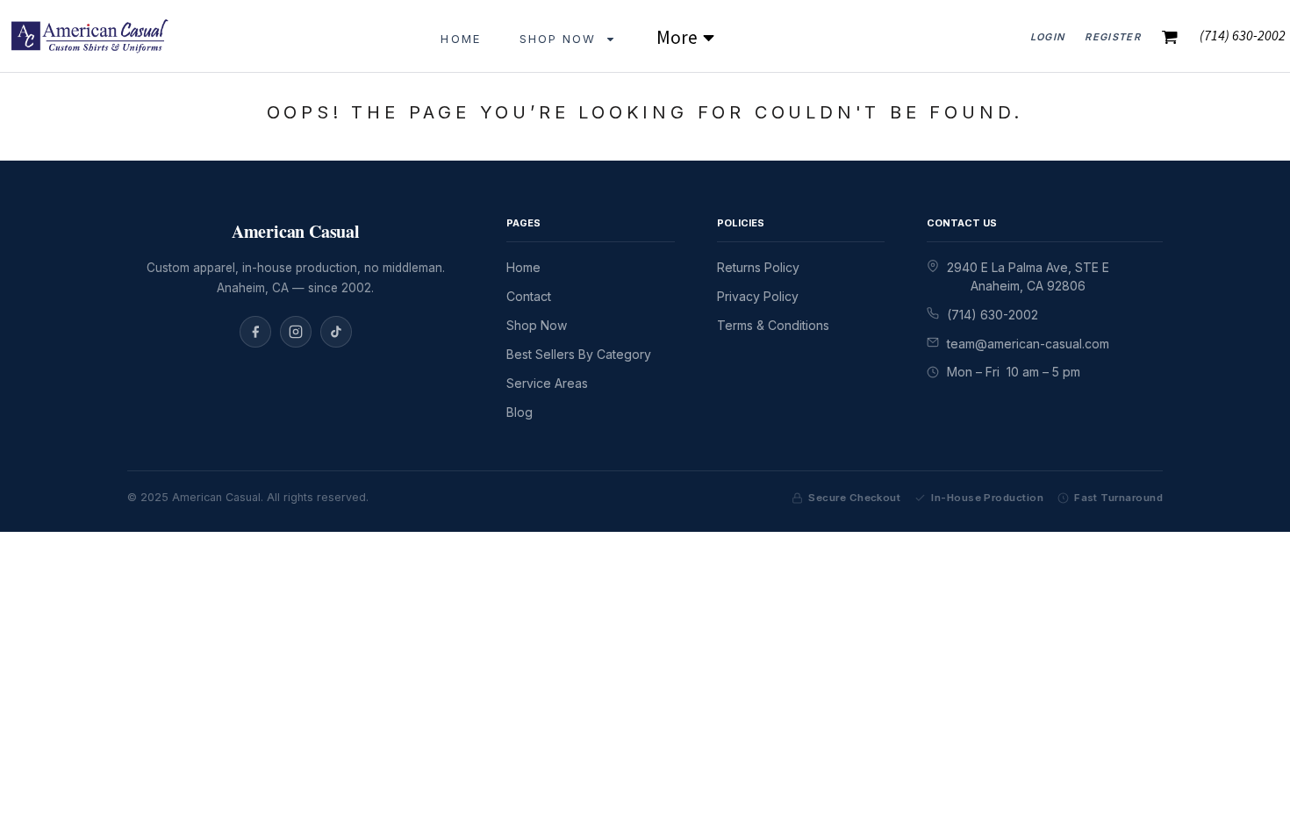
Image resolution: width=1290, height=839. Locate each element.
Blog (519, 412)
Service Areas (547, 383)
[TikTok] (336, 332)
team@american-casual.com (1028, 343)
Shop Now (536, 325)
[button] (569, 36)
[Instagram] (296, 332)
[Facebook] (255, 332)
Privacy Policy (758, 296)
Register (1113, 37)
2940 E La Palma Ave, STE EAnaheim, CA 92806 (1028, 276)
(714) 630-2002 (992, 314)
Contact (528, 296)
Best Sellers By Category (578, 354)
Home (523, 267)
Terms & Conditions (773, 325)
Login (1047, 37)
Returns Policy (758, 267)
